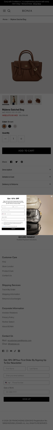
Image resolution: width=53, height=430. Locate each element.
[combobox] (4, 214)
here (4, 226)
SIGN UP (13, 228)
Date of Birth (4, 217)
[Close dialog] (52, 196)
